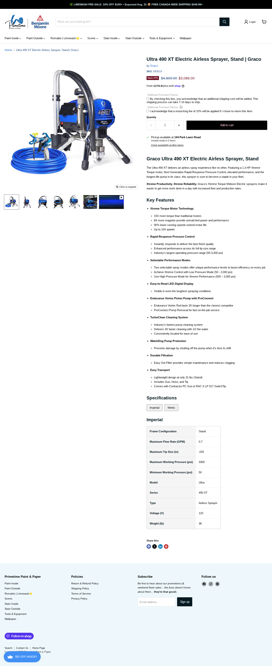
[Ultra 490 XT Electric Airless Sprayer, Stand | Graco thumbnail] (11, 202)
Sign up (184, 602)
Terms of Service (81, 593)
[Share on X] (154, 546)
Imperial (154, 407)
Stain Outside (133, 38)
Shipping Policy (80, 588)
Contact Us (22, 648)
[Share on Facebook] (149, 546)
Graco (154, 65)
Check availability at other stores (167, 145)
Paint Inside (12, 38)
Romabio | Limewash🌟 (65, 38)
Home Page (38, 648)
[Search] (224, 22)
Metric (171, 407)
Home (8, 50)
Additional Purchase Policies (162, 94)
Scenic (91, 38)
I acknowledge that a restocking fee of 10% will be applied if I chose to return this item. (201, 111)
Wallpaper (186, 38)
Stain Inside (110, 38)
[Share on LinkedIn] (160, 546)
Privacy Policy (79, 598)
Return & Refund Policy (84, 583)
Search (8, 648)
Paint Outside (34, 38)
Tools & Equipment (161, 38)
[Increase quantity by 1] (179, 125)
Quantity (151, 117)
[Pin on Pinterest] (166, 546)
